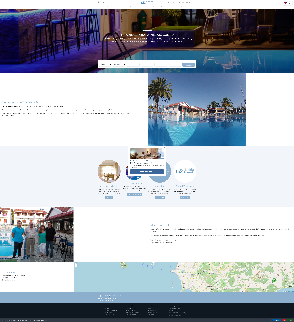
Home (109, 7)
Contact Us (11, 280)
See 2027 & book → (147, 171)
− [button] (76, 266)
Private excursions (109, 314)
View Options (160, 197)
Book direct (151, 314)
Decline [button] (284, 320)
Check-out (116, 61)
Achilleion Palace (130, 310)
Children (156, 61)
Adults (142, 61)
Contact (184, 7)
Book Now (133, 7)
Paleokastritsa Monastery (132, 312)
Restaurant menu (152, 312)
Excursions (175, 7)
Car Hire (156, 7)
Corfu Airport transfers (111, 310)
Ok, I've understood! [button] (276, 320)
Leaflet (285, 291)
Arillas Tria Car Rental (175, 310)
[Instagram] (101, 2)
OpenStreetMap (291, 291)
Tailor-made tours (131, 308)
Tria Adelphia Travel (174, 308)
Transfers (164, 7)
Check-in (101, 61)
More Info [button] (290, 320)
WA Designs (110, 297)
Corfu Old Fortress (131, 314)
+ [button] (76, 264)
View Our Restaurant (134, 194)
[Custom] (104, 2)
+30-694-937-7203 (188, 2)
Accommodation (119, 7)
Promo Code (171, 61)
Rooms (129, 61)
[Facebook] (98, 2)
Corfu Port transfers (110, 312)
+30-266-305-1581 (174, 2)
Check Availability (188, 64)
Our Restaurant (145, 7)
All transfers (108, 308)
